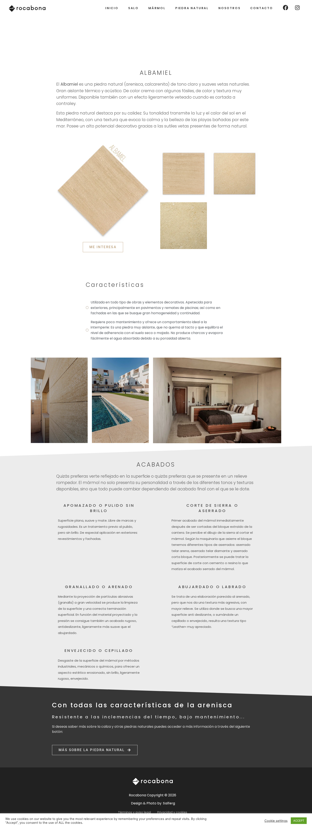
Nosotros (229, 8)
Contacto (261, 8)
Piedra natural (192, 8)
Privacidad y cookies (172, 812)
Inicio (111, 8)
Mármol (157, 8)
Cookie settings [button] (276, 821)
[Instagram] (297, 7)
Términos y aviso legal (134, 812)
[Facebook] (285, 7)
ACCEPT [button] (298, 820)
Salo (133, 8)
